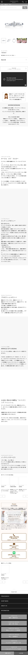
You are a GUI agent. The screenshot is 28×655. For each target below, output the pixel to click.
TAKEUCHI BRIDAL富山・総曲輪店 (14, 635)
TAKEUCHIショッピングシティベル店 (13, 648)
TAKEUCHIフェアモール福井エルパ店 (13, 642)
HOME (2, 4)
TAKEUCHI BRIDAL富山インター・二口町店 (13, 629)
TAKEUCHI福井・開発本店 (13, 617)
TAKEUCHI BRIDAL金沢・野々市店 (14, 623)
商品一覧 (6, 4)
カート (26, 2)
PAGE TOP (14, 592)
